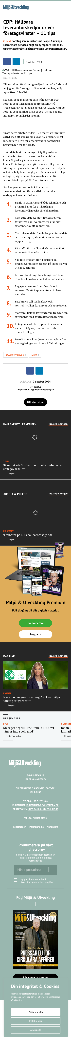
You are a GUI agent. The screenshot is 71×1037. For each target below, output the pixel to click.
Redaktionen (19, 826)
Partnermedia (36, 826)
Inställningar (35, 1020)
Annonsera (52, 826)
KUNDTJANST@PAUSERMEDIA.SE (42, 805)
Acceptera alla (36, 1011)
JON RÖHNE (35, 792)
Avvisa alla (35, 1029)
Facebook (31, 904)
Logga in (35, 634)
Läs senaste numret (35, 977)
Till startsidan (35, 402)
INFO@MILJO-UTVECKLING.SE (43, 809)
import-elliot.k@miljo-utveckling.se (36, 389)
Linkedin (40, 904)
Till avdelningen (58, 423)
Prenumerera (36, 623)
